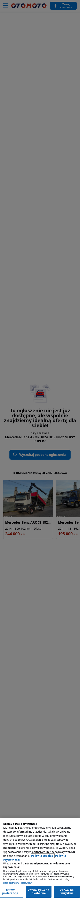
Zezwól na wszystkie (67, 891)
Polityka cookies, (42, 856)
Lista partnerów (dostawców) (17, 883)
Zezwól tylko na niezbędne (38, 891)
